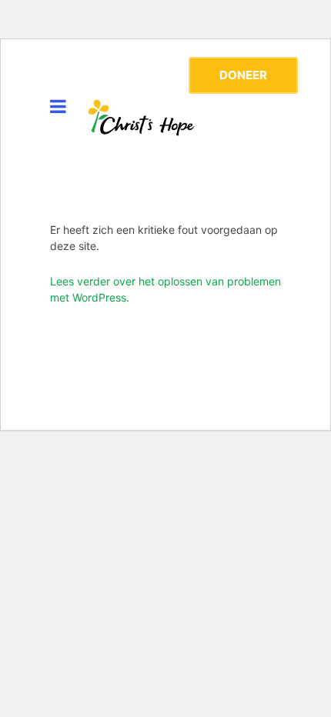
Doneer (243, 75)
